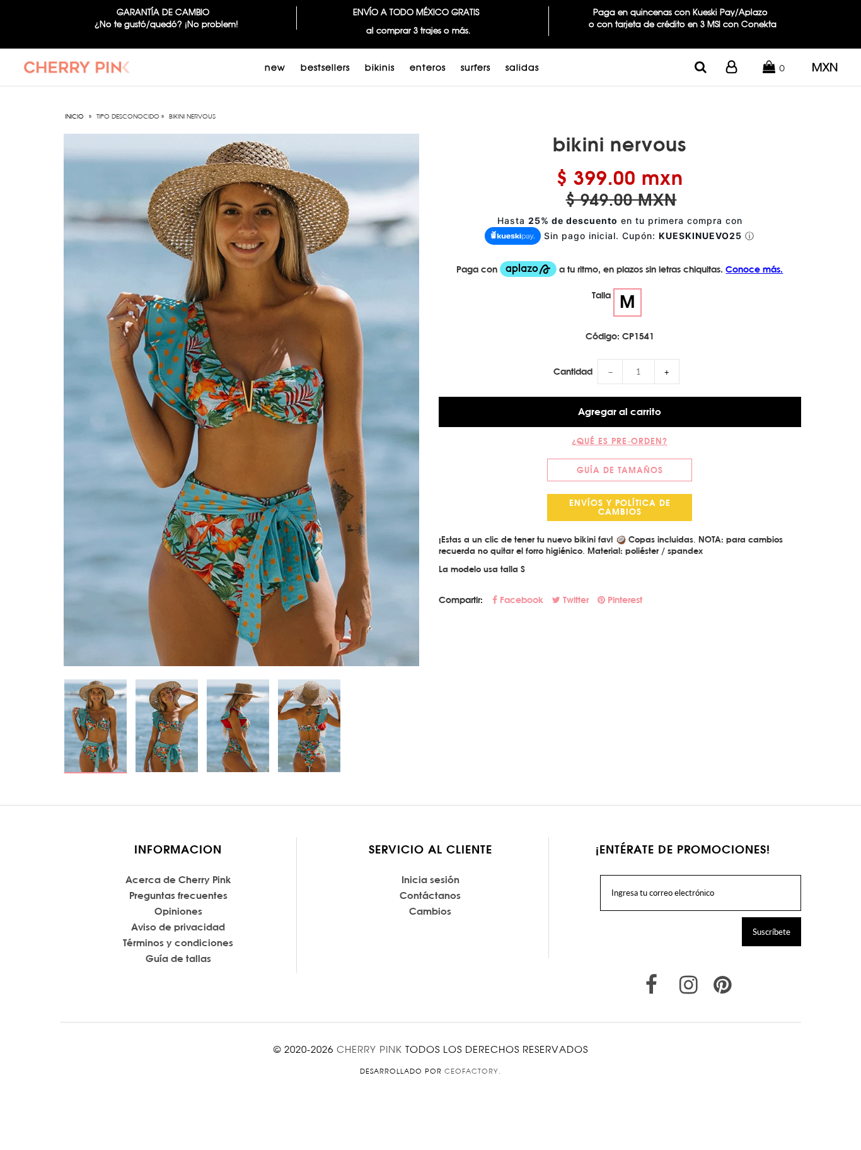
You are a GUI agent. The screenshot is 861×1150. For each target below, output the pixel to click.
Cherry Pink (369, 1049)
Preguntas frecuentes (178, 895)
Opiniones (178, 911)
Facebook (520, 600)
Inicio (74, 116)
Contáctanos (430, 895)
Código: (603, 336)
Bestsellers (325, 67)
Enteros (428, 67)
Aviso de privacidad (178, 927)
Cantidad (572, 371)
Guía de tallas (178, 959)
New (275, 67)
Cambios (430, 911)
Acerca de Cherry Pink (178, 880)
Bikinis (380, 67)
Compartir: (461, 600)
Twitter (574, 600)
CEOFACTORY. (472, 1071)
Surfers (475, 67)
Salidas (522, 67)
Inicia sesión (430, 880)
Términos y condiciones (178, 943)
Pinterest (623, 600)
